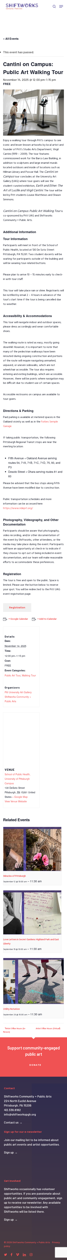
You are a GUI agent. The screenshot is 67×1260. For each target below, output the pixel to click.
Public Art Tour (12, 675)
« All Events (11, 39)
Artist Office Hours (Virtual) (48, 1028)
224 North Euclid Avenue (20, 1101)
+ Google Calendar (18, 619)
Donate (35, 1065)
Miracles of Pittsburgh (14, 876)
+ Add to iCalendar (47, 619)
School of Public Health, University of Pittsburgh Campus (17, 778)
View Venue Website (16, 801)
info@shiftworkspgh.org (20, 1114)
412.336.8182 (12, 1110)
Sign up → (11, 1152)
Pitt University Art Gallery (18, 692)
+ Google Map (20, 796)
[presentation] (32, 849)
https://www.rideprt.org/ (18, 508)
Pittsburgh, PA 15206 (17, 1105)
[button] (61, 6)
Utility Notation (11, 1009)
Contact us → (13, 1122)
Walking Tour (29, 675)
